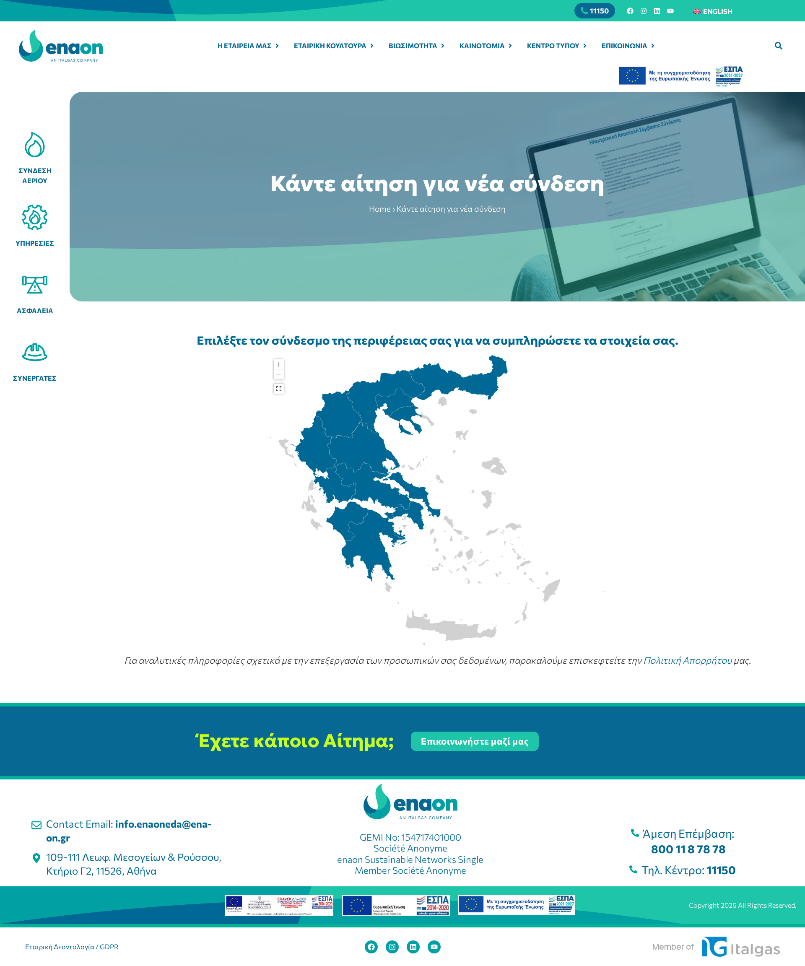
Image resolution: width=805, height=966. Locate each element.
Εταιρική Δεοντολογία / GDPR (72, 946)
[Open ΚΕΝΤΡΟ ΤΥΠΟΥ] (585, 46)
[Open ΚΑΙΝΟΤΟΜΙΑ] (510, 46)
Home (380, 208)
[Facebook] (630, 11)
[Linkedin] (657, 11)
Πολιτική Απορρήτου (687, 660)
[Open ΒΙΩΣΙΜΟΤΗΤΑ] (442, 46)
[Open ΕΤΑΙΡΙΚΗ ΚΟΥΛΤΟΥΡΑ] (372, 46)
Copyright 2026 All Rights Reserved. (743, 905)
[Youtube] (670, 11)
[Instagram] (643, 11)
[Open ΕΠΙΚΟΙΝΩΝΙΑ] (652, 46)
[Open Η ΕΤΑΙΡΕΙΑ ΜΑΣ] (277, 46)
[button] (778, 45)
